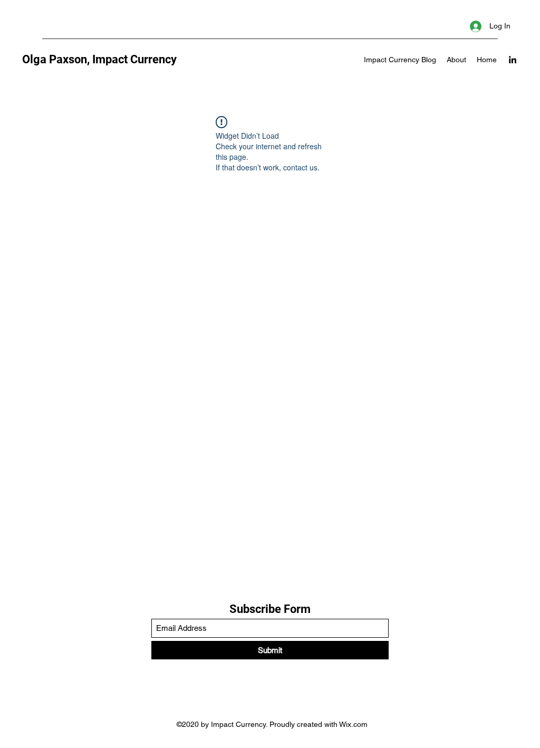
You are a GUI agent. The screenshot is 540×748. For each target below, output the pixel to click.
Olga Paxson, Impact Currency (99, 59)
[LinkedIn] (512, 59)
